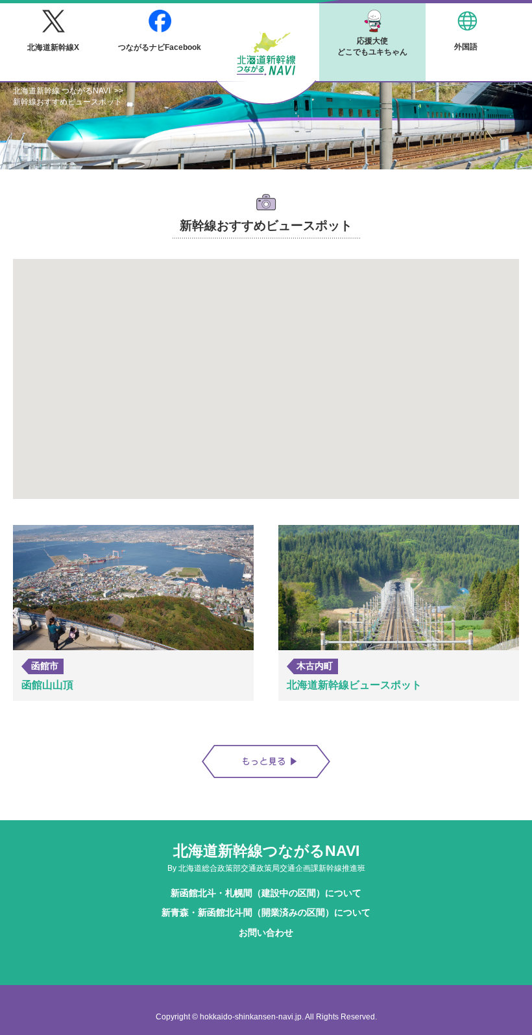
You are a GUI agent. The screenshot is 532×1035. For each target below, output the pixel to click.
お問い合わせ (266, 932)
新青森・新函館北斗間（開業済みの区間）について (266, 912)
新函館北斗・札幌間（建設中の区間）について (266, 893)
